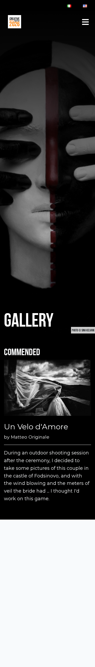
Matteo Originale (30, 437)
